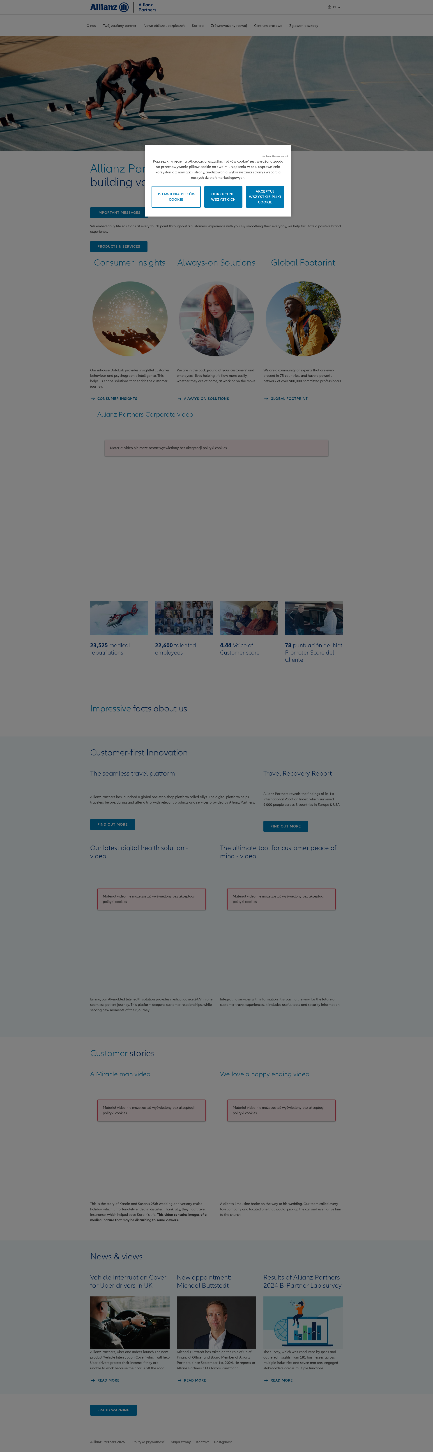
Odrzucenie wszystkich (223, 197)
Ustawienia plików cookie (176, 197)
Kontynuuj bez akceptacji (275, 156)
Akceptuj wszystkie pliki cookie (265, 197)
